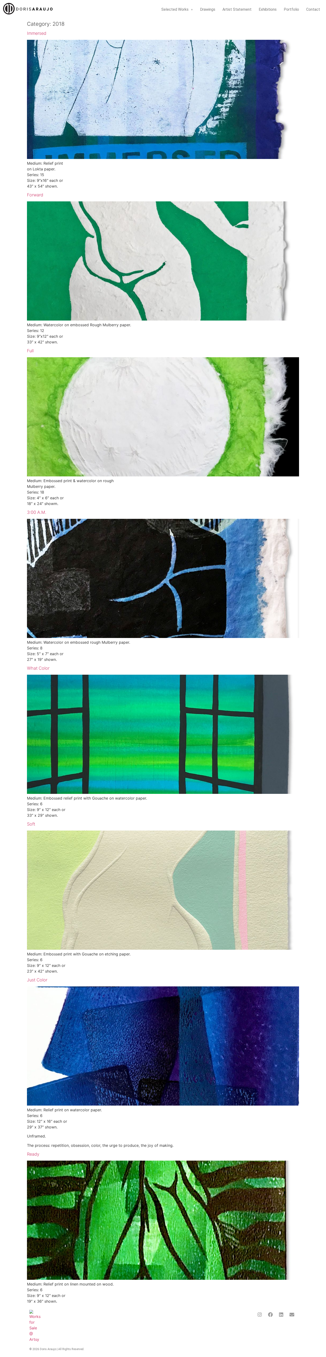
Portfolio (291, 9)
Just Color (37, 979)
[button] (177, 9)
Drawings (207, 9)
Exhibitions (268, 9)
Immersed (36, 33)
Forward (35, 194)
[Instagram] (259, 1314)
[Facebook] (270, 1314)
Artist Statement (237, 9)
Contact (313, 9)
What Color (38, 668)
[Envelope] (292, 1314)
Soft (31, 823)
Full (30, 350)
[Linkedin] (281, 1314)
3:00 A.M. (36, 512)
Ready (33, 1154)
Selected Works (175, 9)
